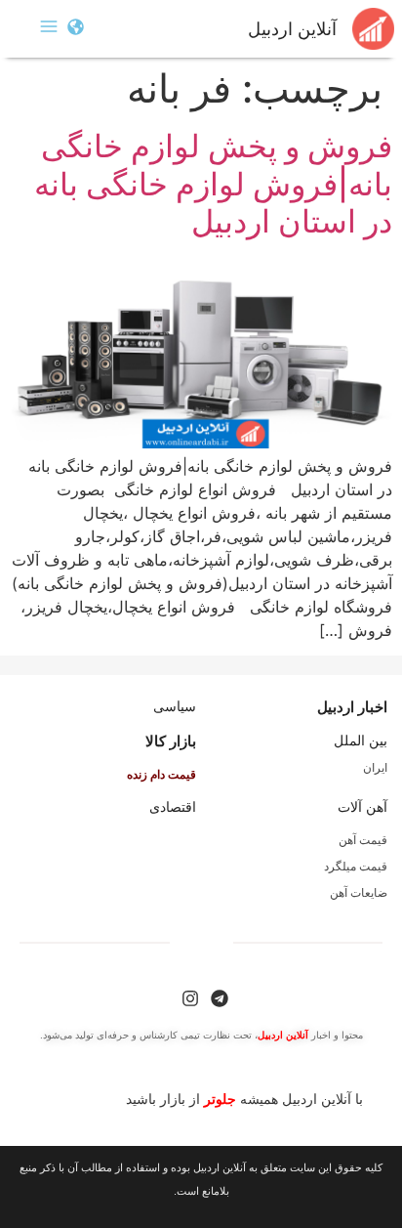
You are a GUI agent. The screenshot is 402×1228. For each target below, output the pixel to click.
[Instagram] (190, 998)
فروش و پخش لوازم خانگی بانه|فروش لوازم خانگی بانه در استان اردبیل (213, 183)
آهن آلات (362, 807)
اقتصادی (172, 807)
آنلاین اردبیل (292, 29)
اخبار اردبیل (352, 707)
